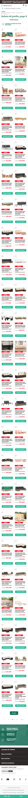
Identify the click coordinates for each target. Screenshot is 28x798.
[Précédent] (3, 720)
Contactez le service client (8, 768)
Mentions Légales (20, 792)
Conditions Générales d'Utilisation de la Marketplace (13, 790)
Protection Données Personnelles (9, 792)
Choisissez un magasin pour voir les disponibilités (13, 24)
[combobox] (14, 8)
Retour (3, 11)
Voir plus (14, 713)
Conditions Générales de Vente (13, 787)
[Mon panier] (26, 5)
